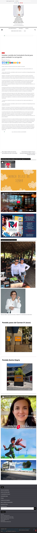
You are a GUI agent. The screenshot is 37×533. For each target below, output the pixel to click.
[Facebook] (3, 63)
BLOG (25, 30)
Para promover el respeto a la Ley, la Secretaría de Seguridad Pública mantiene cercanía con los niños (27, 153)
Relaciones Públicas (12, 28)
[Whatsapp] (8, 63)
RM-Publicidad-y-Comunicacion (6, 521)
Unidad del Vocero (4, 506)
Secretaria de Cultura (4, 504)
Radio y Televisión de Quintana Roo (6, 502)
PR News (2, 498)
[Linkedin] (6, 63)
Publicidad (21, 28)
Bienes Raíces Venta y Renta (16, 30)
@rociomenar (3, 520)
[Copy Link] (16, 63)
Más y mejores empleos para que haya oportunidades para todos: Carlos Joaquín (9, 152)
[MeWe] (12, 63)
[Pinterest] (10, 63)
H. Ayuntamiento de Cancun (5, 494)
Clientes (26, 28)
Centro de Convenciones (5, 490)
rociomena (8, 59)
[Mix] (14, 63)
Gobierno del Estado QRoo (5, 492)
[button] (16, 28)
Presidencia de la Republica (5, 500)
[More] (19, 63)
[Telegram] (18, 63)
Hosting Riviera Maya (4, 496)
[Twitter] (4, 63)
